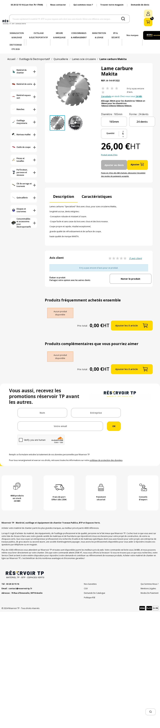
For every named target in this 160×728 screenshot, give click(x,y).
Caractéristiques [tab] (97, 196)
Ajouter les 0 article (126, 325)
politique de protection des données (106, 460)
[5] (103, 92)
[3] (112, 88)
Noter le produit (130, 278)
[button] (150, 712)
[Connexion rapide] (148, 14)
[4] (116, 88)
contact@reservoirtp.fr (20, 588)
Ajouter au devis (114, 165)
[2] (107, 88)
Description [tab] (63, 196)
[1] (103, 88)
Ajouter (135, 164)
